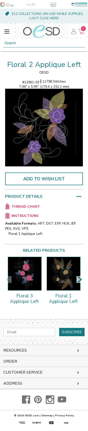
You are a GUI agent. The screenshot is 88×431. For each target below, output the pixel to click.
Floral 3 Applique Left (24, 299)
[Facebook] (26, 399)
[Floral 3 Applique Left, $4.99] (25, 274)
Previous (8, 279)
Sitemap (47, 415)
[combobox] (44, 43)
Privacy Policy (64, 415)
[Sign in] (73, 31)
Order (10, 361)
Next (80, 279)
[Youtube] (62, 399)
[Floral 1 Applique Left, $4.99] (63, 274)
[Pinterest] (38, 399)
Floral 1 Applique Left (63, 299)
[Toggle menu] (6, 31)
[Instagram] (50, 399)
